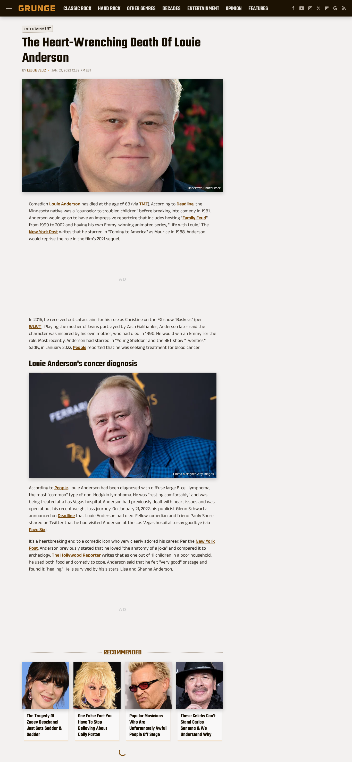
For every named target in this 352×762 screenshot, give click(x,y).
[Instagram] (310, 8)
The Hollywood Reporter (76, 555)
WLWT (35, 326)
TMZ (143, 203)
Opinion (234, 8)
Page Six (37, 529)
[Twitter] (318, 8)
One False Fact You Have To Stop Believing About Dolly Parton (95, 725)
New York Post (43, 231)
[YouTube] (301, 8)
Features (258, 8)
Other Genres (141, 8)
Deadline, (186, 203)
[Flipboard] (327, 8)
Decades (171, 8)
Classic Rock (77, 8)
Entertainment (203, 8)
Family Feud (194, 217)
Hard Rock (109, 8)
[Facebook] (293, 8)
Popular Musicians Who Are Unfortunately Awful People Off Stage (147, 725)
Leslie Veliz (36, 70)
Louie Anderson (64, 203)
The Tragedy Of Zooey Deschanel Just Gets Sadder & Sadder (44, 725)
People (79, 347)
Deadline (66, 515)
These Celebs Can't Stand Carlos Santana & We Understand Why (198, 725)
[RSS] (344, 8)
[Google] (335, 8)
